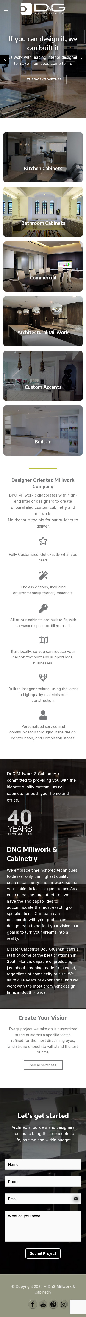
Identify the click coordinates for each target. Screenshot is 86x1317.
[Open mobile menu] (5, 9)
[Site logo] (43, 8)
